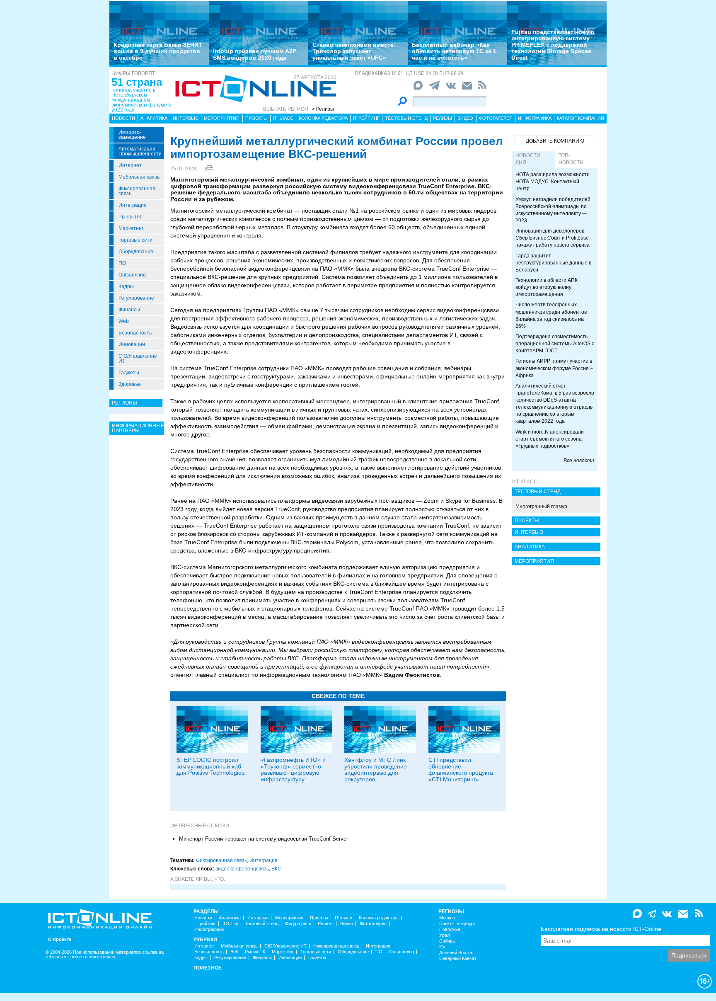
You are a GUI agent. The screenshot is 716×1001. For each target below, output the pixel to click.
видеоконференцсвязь (242, 869)
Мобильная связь (139, 177)
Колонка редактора (323, 118)
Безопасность (135, 332)
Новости (123, 118)
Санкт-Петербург (457, 923)
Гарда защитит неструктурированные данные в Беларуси (553, 263)
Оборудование (136, 251)
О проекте (59, 939)
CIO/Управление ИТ (138, 359)
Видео (465, 118)
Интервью (185, 118)
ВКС (276, 869)
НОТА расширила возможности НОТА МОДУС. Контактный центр (552, 181)
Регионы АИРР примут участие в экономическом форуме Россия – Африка (554, 368)
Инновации (132, 344)
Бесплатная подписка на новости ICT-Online (601, 929)
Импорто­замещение (132, 135)
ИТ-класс (524, 481)
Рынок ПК (130, 216)
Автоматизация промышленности (140, 151)
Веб (234, 952)
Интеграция (133, 205)
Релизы (442, 118)
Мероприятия (221, 118)
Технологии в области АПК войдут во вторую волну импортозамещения (546, 287)
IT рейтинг (366, 118)
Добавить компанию (555, 141)
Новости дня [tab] (527, 159)
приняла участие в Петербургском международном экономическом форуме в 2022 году (141, 100)
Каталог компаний (580, 118)
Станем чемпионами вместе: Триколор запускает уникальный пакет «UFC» (354, 51)
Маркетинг (131, 228)
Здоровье (130, 384)
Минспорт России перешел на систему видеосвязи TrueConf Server (263, 839)
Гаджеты (129, 372)
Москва (447, 918)
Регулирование (136, 298)
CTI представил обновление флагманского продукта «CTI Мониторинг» (460, 769)
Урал (444, 935)
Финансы (129, 309)
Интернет (130, 165)
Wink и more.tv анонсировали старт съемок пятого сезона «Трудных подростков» (549, 439)
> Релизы (323, 109)
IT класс (283, 118)
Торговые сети (135, 240)
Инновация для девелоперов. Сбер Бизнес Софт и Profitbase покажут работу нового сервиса (552, 238)
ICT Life (230, 923)
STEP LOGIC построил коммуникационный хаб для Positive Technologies (210, 766)
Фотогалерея (496, 118)
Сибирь (447, 941)
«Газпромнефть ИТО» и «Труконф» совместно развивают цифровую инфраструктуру (293, 769)
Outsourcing (132, 274)
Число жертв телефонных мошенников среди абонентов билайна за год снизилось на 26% (551, 315)
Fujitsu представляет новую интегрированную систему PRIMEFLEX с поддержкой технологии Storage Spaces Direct (552, 45)
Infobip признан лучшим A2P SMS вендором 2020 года (254, 54)
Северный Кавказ (457, 958)
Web (124, 321)
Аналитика (153, 118)
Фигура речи (298, 923)
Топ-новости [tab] (571, 159)
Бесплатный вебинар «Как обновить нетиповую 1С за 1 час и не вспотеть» (454, 51)
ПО (122, 263)
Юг (442, 947)
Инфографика (535, 118)
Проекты (256, 118)
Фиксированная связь (137, 191)
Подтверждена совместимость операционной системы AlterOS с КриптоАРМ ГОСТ (554, 344)
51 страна (136, 82)
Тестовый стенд (406, 118)
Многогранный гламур (541, 506)
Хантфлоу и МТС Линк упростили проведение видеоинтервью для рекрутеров (375, 769)
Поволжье (449, 929)
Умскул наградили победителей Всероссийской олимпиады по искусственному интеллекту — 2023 (552, 209)
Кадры (126, 286)
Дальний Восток (456, 952)
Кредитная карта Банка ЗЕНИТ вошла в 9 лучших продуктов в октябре (158, 51)
